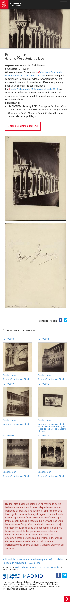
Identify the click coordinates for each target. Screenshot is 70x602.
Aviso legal (35, 562)
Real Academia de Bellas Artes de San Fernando (37, 567)
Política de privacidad (14, 562)
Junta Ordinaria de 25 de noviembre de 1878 (34, 89)
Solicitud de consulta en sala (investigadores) (27, 559)
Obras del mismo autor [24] (23, 126)
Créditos (60, 559)
